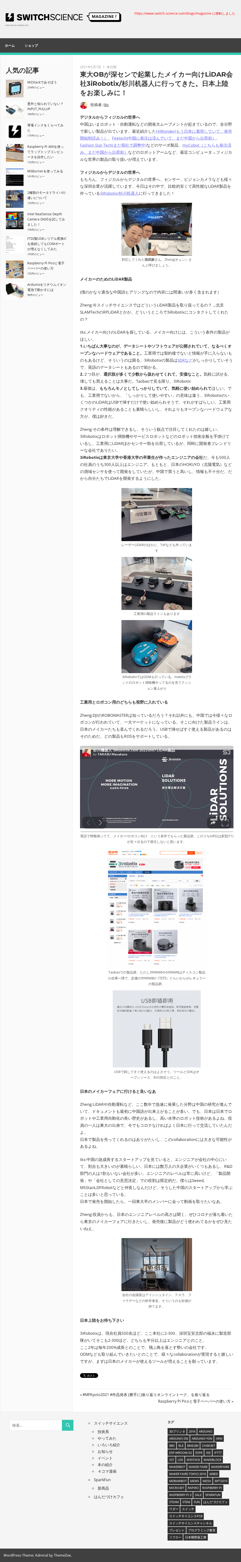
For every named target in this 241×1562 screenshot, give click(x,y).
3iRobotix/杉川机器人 (119, 193)
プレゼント (177, 1530)
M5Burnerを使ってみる (45, 171)
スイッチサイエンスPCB (185, 1516)
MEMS (194, 1481)
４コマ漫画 (107, 1471)
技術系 (103, 1431)
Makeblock (212, 1460)
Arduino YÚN (202, 1438)
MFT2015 (221, 1481)
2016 (192, 1431)
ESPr (198, 1452)
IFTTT (218, 1452)
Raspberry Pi (212, 1488)
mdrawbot (178, 1481)
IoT (171, 1460)
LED (180, 1460)
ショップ (31, 45)
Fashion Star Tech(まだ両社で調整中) (113, 145)
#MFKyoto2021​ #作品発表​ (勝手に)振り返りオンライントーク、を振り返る (146, 1394)
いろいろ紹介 (109, 1444)
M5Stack (193, 1460)
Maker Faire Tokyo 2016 (187, 1474)
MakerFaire (220, 1467)
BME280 (192, 1445)
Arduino (206, 1431)
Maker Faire (198, 1467)
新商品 (103, 1488)
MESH (207, 1481)
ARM (219, 1438)
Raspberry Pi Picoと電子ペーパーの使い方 (194, 1401)
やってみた (107, 1438)
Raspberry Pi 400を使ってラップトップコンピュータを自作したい (45, 151)
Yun (197, 1502)
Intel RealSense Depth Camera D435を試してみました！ (46, 219)
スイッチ (188, 1509)
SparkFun (102, 1479)
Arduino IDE (178, 1438)
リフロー (175, 1537)
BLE (181, 1445)
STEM (186, 1502)
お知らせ (105, 1451)
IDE (208, 1452)
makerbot (177, 1467)
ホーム (10, 45)
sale (198, 1495)
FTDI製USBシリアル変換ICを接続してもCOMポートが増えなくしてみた (47, 243)
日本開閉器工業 (195, 1537)
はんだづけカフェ (109, 1496)
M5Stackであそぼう (42, 82)
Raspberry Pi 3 (180, 1495)
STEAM (174, 1502)
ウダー (173, 1509)
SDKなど (185, 360)
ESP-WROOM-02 (180, 1452)
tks (106, 104)
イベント (105, 1458)
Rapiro (193, 1488)
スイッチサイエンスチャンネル (190, 1523)
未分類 (111, 67)
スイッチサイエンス (111, 1423)
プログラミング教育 (202, 1530)
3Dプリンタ (177, 1431)
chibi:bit (208, 1445)
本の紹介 (105, 1464)
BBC (172, 1445)
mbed (213, 1474)
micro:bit (176, 1488)
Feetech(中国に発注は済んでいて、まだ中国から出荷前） (164, 138)
